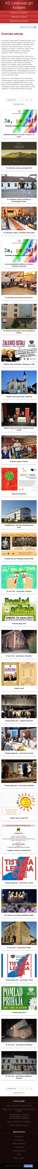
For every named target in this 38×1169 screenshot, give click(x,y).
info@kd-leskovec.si (22, 1125)
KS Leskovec (19, 1140)
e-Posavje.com (19, 1136)
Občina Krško (19, 1147)
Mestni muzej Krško (19, 1144)
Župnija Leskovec (19, 1158)
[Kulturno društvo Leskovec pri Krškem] (19, 5)
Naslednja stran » (19, 104)
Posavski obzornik (19, 1151)
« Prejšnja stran (11, 100)
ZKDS (19, 1154)
